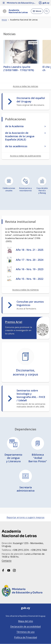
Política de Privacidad (25, 637)
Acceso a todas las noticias (25, 86)
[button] (4, 3)
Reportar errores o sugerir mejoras (25, 517)
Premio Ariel (13, 322)
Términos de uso (26, 631)
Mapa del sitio (25, 621)
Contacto (6, 560)
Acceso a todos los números (25, 289)
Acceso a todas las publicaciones (25, 155)
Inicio (4, 19)
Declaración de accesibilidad (25, 626)
